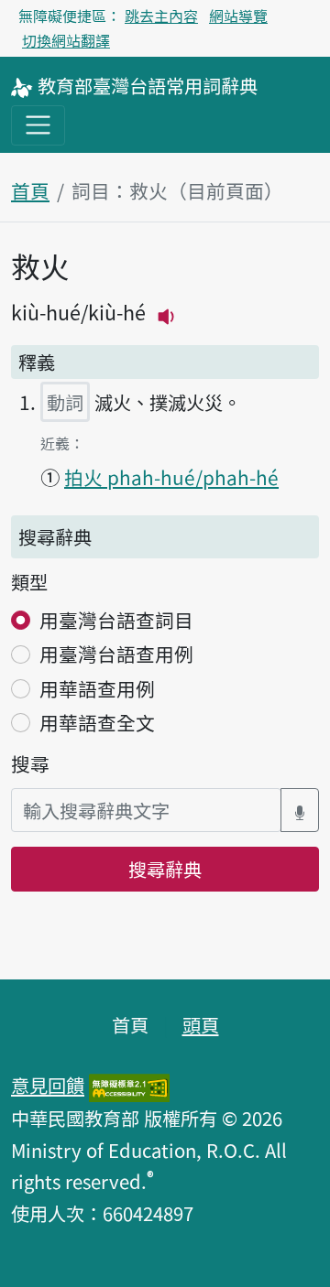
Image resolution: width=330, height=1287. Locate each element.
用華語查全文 (97, 722)
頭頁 (200, 1024)
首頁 (30, 190)
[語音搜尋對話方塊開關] (299, 810)
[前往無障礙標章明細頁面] (129, 1084)
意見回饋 (47, 1084)
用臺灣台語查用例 (116, 653)
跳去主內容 (161, 16)
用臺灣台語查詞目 (116, 619)
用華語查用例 (97, 688)
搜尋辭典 (165, 868)
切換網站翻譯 (66, 40)
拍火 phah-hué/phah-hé (171, 477)
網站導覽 (238, 16)
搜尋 (30, 763)
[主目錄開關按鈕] (38, 125)
